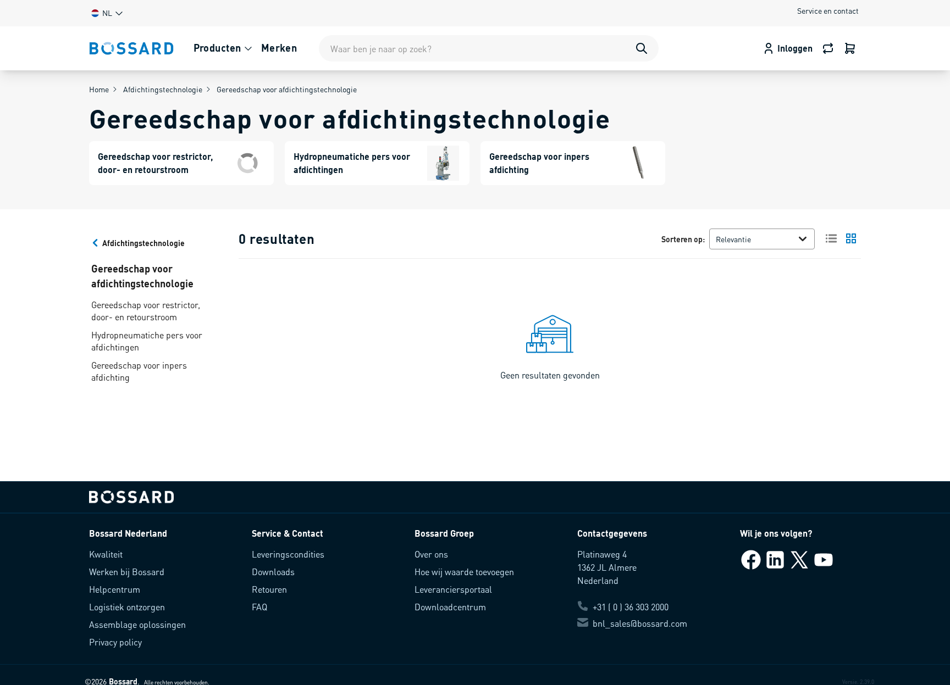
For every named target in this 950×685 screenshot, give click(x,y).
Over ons (431, 554)
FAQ (259, 606)
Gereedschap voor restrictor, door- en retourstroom (145, 310)
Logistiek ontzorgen (127, 606)
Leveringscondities (288, 554)
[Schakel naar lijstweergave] (831, 238)
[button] (106, 13)
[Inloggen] (850, 48)
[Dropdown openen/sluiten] (805, 239)
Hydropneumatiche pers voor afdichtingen (146, 341)
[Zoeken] (641, 48)
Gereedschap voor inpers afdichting (139, 371)
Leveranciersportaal (453, 589)
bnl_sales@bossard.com (640, 623)
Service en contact (828, 10)
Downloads (273, 571)
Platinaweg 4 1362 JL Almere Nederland (607, 567)
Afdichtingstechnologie (162, 89)
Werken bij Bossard (126, 571)
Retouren (269, 589)
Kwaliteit (106, 554)
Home (99, 89)
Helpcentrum (114, 589)
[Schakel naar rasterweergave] (851, 238)
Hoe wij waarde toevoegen (464, 571)
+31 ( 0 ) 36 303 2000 (631, 606)
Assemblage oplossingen (137, 624)
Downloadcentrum (450, 606)
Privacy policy (115, 642)
